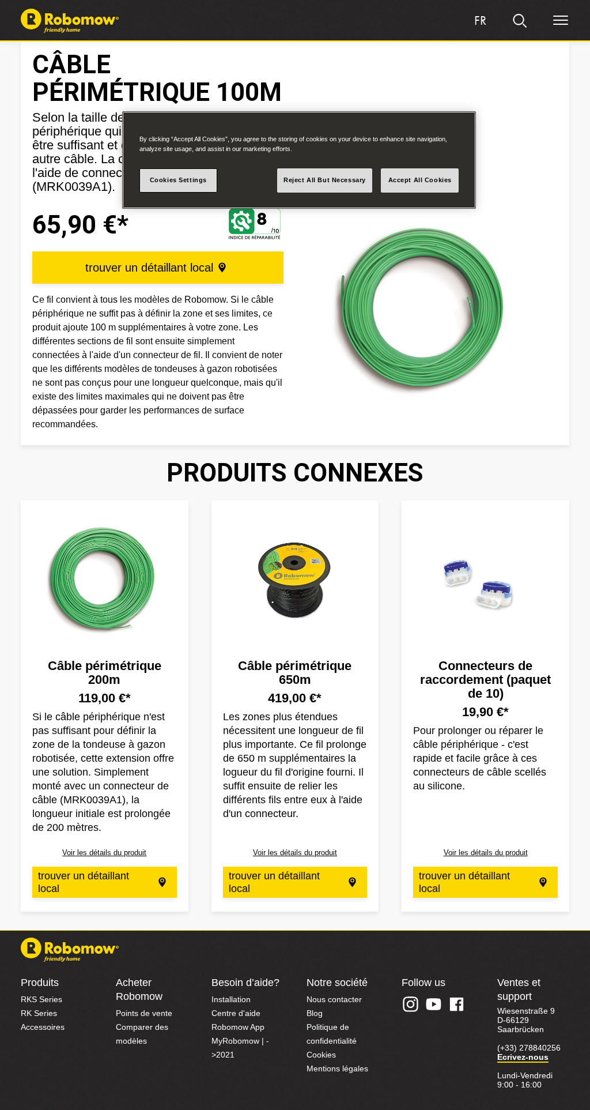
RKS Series (41, 999)
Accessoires (43, 1027)
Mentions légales (337, 1068)
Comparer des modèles (142, 1033)
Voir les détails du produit (104, 852)
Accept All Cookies (420, 179)
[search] (520, 21)
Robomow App (237, 1027)
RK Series (39, 1013)
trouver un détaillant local (149, 267)
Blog (315, 1013)
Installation (231, 999)
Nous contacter (334, 999)
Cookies (321, 1054)
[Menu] (560, 21)
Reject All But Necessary (324, 179)
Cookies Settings (178, 179)
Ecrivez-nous (523, 1057)
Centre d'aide (235, 1013)
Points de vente (144, 1013)
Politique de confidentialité (332, 1033)
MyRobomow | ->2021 (240, 1047)
